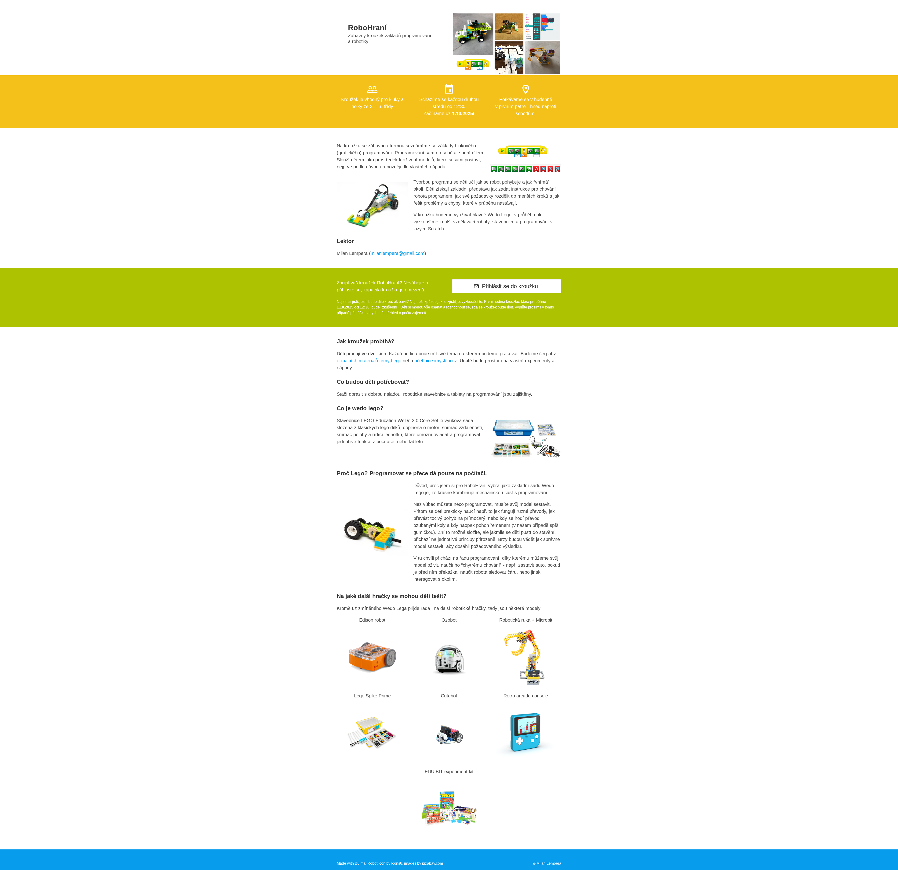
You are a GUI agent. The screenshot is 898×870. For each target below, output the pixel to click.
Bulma (360, 863)
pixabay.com (432, 863)
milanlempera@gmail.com (397, 253)
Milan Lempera (548, 863)
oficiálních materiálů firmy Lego (369, 360)
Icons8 (396, 863)
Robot (372, 863)
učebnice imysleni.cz (435, 360)
